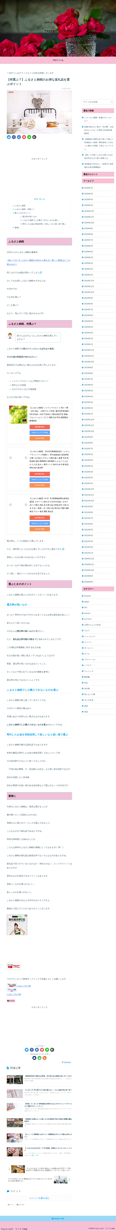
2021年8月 (88, 512)
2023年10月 (89, 362)
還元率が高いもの (29, 216)
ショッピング (89, 636)
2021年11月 (89, 495)
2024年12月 (89, 281)
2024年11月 (89, 286)
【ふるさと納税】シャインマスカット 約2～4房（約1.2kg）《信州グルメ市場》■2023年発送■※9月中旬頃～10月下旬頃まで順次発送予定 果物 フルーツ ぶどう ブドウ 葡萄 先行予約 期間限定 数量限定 (49, 414)
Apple (86, 602)
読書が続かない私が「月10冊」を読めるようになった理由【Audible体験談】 (99, 130)
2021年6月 (88, 524)
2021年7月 (88, 518)
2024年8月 (88, 304)
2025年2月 (88, 269)
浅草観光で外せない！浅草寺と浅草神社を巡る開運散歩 (98, 165)
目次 (36, 199)
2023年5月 (88, 391)
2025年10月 (89, 223)
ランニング (88, 671)
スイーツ (88, 642)
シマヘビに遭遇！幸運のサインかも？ (97, 119)
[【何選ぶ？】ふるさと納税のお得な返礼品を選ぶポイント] (19, 137)
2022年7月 (88, 449)
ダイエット (88, 648)
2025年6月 (88, 246)
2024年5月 (88, 321)
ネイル (87, 654)
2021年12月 (89, 489)
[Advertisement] (39, 147)
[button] (112, 102)
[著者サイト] (34, 1058)
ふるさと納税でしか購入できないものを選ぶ (40, 220)
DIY (85, 607)
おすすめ (11, 1001)
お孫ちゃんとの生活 (92, 625)
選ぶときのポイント (23, 213)
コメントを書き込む (39, 1198)
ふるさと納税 (20, 206)
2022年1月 (88, 483)
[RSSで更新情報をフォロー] (45, 1058)
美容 (86, 706)
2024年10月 (89, 292)
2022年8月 (88, 443)
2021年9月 (88, 506)
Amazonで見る (40, 438)
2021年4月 (88, 535)
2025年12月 (89, 211)
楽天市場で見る (40, 427)
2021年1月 (88, 553)
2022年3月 (88, 472)
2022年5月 (88, 460)
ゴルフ (87, 630)
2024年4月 (88, 327)
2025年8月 (88, 234)
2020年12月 (89, 559)
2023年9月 (88, 367)
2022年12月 (89, 420)
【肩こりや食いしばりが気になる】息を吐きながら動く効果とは (98, 156)
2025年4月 (88, 257)
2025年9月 (88, 228)
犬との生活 (88, 700)
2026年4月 (88, 199)
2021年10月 (89, 501)
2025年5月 (88, 252)
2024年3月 (88, 333)
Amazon (87, 596)
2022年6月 (88, 454)
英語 (86, 712)
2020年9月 (88, 576)
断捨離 (87, 677)
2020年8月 (88, 582)
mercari (87, 613)
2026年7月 (88, 188)
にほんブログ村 (24, 986)
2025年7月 (88, 240)
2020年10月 (89, 570)
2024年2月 (88, 338)
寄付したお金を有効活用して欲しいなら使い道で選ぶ (44, 224)
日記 (86, 683)
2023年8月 (88, 373)
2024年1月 (88, 344)
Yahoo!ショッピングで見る (39, 432)
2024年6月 (88, 315)
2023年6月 (88, 385)
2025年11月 (89, 217)
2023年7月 (88, 379)
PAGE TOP (58, 1219)
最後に (17, 227)
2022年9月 (88, 437)
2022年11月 (89, 425)
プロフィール (89, 659)
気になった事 (89, 694)
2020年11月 (89, 564)
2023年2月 (88, 408)
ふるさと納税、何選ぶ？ (25, 209)
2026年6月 (88, 194)
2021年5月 (88, 530)
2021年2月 (88, 547)
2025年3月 (88, 263)
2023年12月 (89, 350)
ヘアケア (88, 665)
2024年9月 (88, 298)
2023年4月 (88, 396)
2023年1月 (88, 414)
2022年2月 (88, 478)
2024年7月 (88, 309)
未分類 (87, 688)
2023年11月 (89, 356)
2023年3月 (88, 402)
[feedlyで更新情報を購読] (39, 1058)
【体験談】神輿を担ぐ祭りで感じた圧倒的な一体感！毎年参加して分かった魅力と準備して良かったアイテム (98, 144)
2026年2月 (88, 205)
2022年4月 (88, 466)
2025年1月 (88, 275)
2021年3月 (88, 541)
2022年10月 (89, 431)
